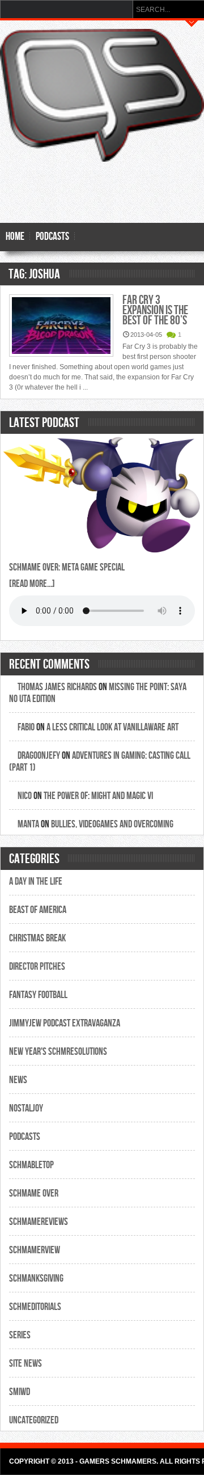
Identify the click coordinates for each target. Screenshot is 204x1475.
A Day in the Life (35, 881)
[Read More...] (32, 584)
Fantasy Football (38, 995)
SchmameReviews (38, 1222)
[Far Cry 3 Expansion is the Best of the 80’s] (61, 326)
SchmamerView (34, 1250)
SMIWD (19, 1392)
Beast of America (37, 910)
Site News (25, 1364)
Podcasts (52, 236)
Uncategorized (33, 1420)
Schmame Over (33, 1193)
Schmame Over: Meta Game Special (67, 567)
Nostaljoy (26, 1108)
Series (20, 1335)
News (18, 1080)
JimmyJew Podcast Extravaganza (64, 1023)
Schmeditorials (35, 1307)
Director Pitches (37, 967)
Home (15, 236)
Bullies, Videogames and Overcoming (112, 824)
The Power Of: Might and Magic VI (98, 796)
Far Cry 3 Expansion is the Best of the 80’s (155, 310)
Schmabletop (31, 1165)
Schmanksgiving (36, 1278)
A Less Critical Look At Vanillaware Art (112, 727)
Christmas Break (37, 938)
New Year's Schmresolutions (58, 1052)
